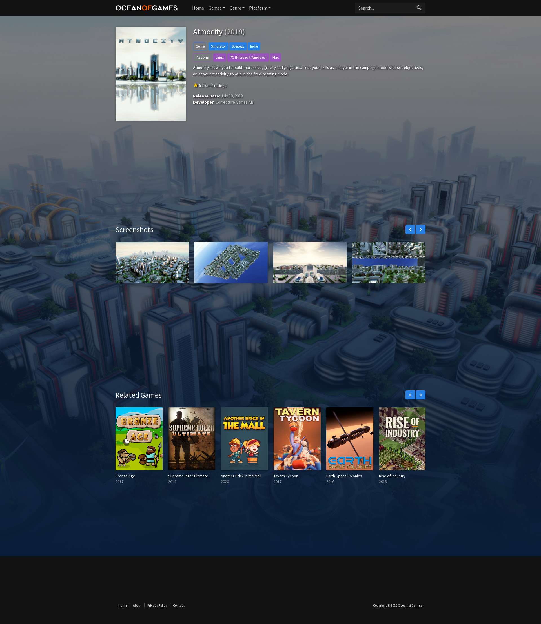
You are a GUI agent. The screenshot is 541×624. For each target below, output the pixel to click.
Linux (220, 57)
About (137, 605)
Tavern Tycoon (286, 475)
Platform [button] (258, 8)
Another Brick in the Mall (241, 475)
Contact (179, 605)
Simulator (218, 46)
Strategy (238, 46)
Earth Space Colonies (344, 475)
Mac (275, 57)
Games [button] (215, 8)
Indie (254, 46)
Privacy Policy (157, 605)
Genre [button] (235, 8)
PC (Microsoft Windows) (248, 57)
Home (198, 8)
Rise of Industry (392, 475)
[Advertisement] (270, 177)
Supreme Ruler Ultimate (188, 475)
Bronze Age (125, 475)
